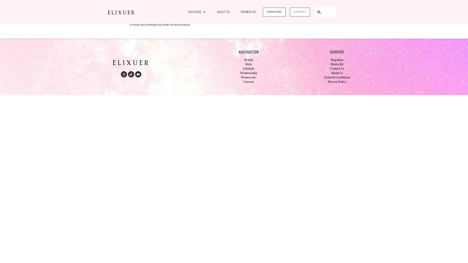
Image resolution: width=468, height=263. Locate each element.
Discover (194, 12)
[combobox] (325, 12)
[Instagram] (124, 74)
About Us (223, 12)
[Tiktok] (131, 74)
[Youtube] (138, 74)
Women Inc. (249, 12)
